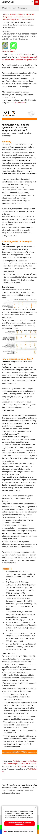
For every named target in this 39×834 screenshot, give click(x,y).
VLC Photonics (25, 54)
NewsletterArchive (13, 50)
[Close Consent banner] (35, 807)
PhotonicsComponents (5, 50)
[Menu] (36, 2)
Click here (21, 766)
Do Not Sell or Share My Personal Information (19, 823)
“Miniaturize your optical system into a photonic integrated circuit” (19, 59)
